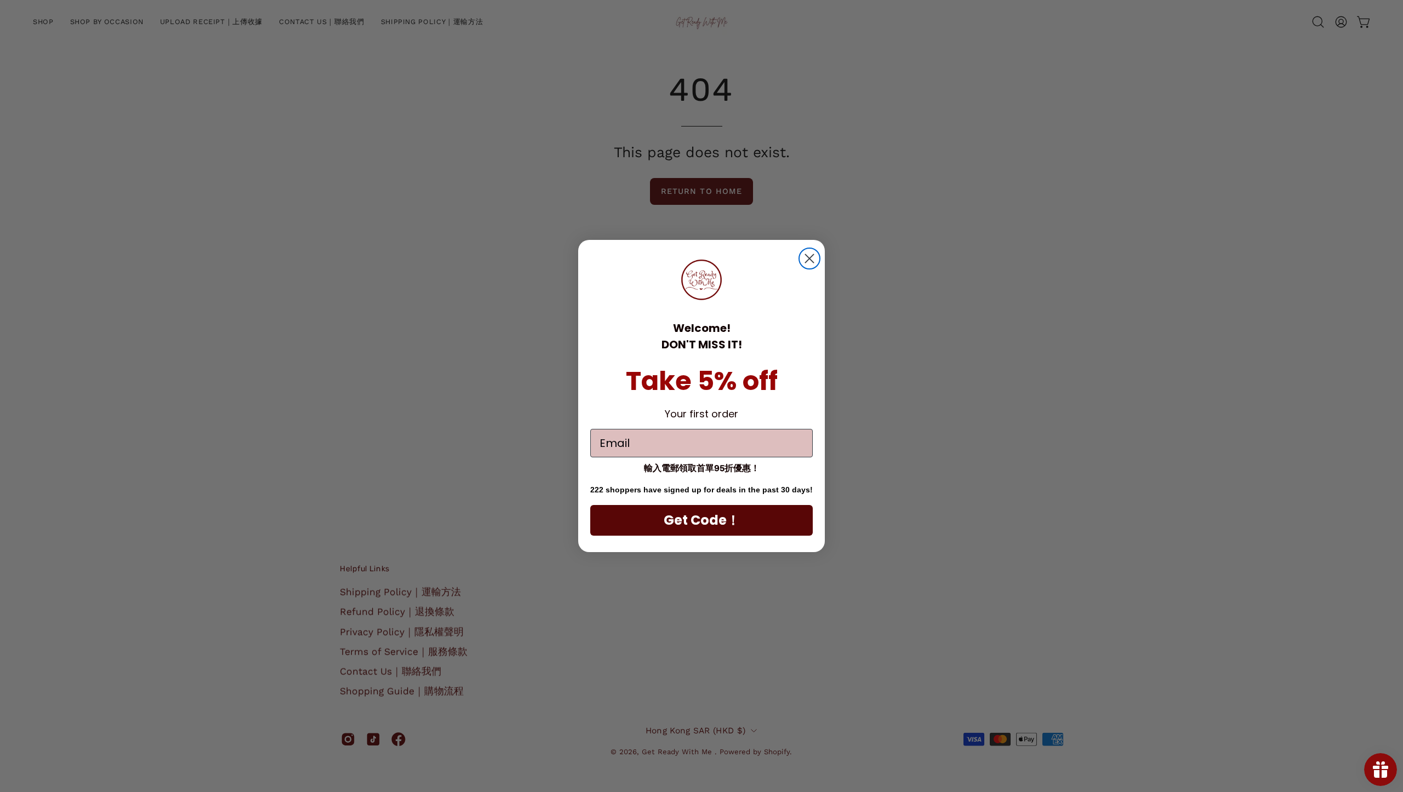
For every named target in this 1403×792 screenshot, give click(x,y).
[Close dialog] (809, 258)
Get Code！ (702, 520)
